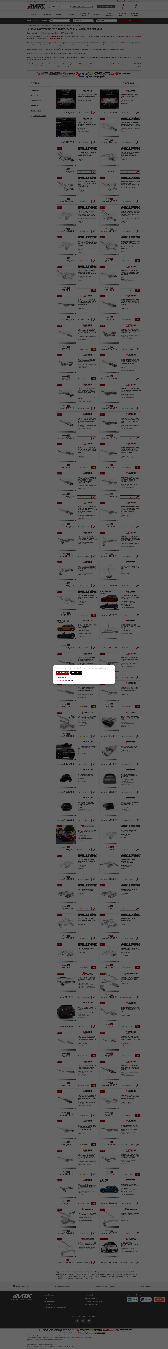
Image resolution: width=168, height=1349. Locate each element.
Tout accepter (63, 673)
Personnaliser (61, 678)
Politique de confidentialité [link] (65, 680)
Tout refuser (76, 673)
